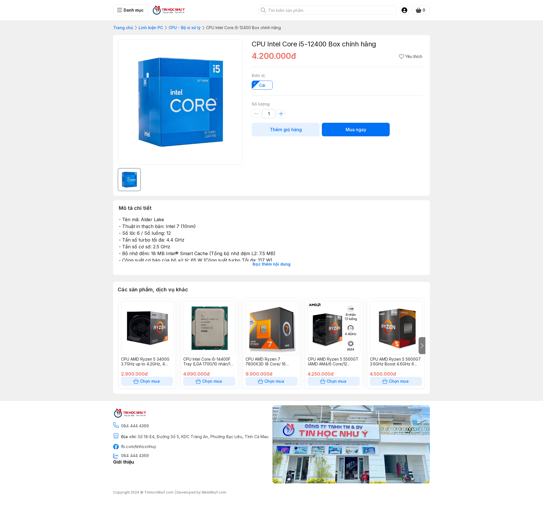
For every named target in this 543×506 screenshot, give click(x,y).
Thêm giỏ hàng (286, 129)
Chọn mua (150, 381)
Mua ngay (356, 129)
